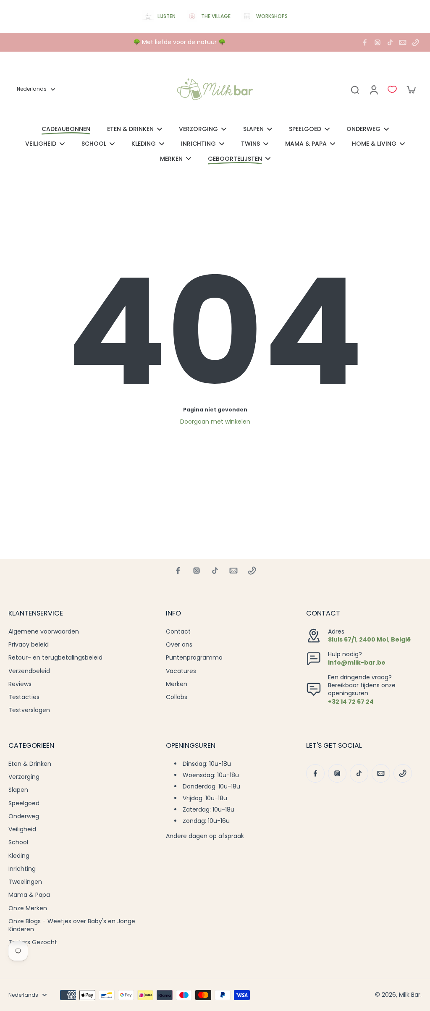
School (18, 842)
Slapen (18, 790)
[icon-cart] (410, 89)
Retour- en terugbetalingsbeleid (55, 658)
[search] (355, 89)
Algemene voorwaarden (43, 632)
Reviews (19, 684)
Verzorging (23, 777)
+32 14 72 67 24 (351, 701)
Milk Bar (409, 994)
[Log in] (373, 89)
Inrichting (22, 869)
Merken (176, 684)
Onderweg (23, 816)
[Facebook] (365, 42)
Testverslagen (29, 710)
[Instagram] (377, 42)
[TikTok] (390, 42)
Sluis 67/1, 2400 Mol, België (369, 639)
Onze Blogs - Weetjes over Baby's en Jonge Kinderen (71, 925)
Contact (178, 632)
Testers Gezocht (32, 942)
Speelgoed (23, 803)
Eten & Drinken (29, 764)
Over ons (179, 645)
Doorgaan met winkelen (215, 421)
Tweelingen (25, 882)
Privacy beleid (28, 645)
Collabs (176, 697)
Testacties (23, 697)
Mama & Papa (29, 895)
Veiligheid (22, 829)
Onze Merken (27, 908)
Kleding (18, 856)
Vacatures (181, 671)
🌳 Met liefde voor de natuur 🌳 (179, 42)
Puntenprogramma (194, 658)
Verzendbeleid (29, 671)
